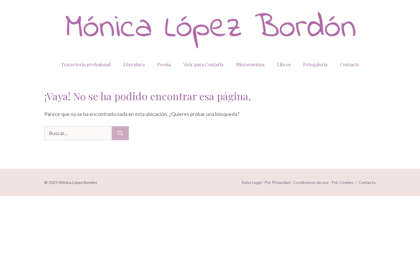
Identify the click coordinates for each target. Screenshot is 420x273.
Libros (284, 64)
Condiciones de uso (311, 182)
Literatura (134, 64)
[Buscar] (120, 133)
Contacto (349, 64)
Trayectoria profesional (86, 64)
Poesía (164, 64)
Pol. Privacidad (277, 182)
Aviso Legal (251, 182)
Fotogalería (315, 64)
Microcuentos (250, 64)
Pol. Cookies (343, 182)
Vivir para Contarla (203, 64)
